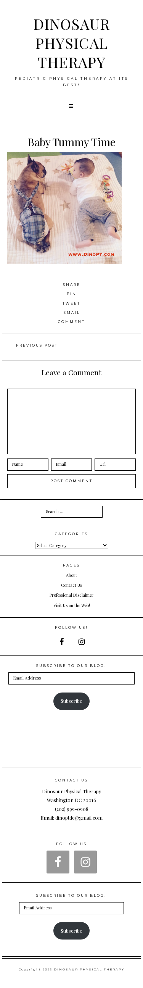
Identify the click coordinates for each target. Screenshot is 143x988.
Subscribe (71, 700)
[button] (71, 106)
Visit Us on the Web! (71, 605)
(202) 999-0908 (71, 809)
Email (71, 312)
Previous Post (37, 345)
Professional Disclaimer (71, 595)
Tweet (71, 303)
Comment (71, 322)
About (71, 575)
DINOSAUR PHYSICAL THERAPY (71, 43)
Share (71, 285)
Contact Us (71, 585)
